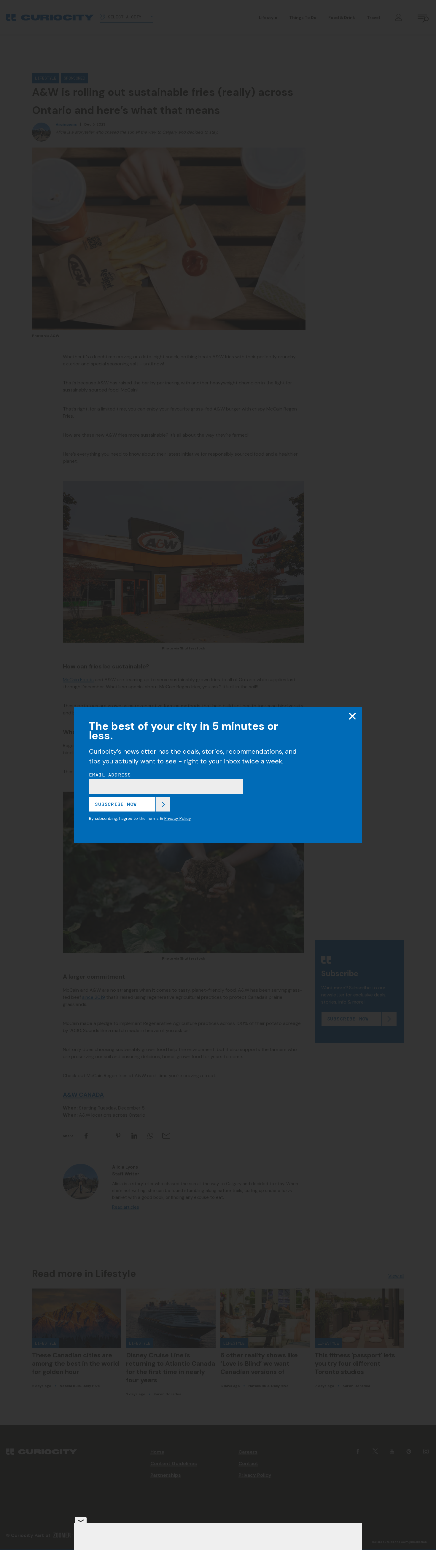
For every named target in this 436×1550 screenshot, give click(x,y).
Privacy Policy (177, 818)
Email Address (110, 775)
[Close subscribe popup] (352, 716)
